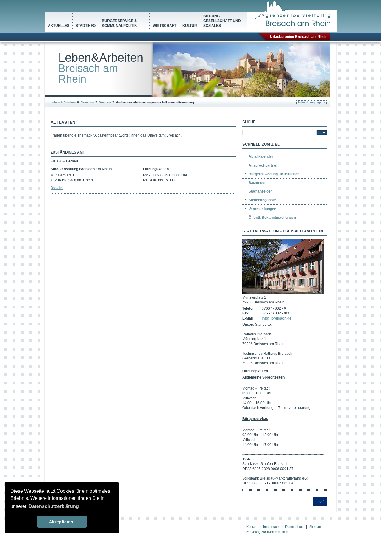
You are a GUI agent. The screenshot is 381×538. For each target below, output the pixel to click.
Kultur (189, 26)
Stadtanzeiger (260, 191)
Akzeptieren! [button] (62, 521)
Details (57, 188)
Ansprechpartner (263, 165)
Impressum (271, 526)
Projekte (105, 102)
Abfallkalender (261, 156)
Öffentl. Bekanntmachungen (272, 217)
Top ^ (320, 502)
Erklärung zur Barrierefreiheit (267, 532)
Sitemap (315, 526)
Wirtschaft (164, 26)
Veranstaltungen (262, 209)
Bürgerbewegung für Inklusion (274, 174)
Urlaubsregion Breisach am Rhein (298, 37)
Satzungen (257, 183)
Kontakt (251, 526)
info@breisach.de (276, 318)
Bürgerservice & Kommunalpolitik (119, 23)
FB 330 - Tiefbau (64, 161)
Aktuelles (58, 26)
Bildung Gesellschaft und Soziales (222, 21)
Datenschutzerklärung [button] (54, 506)
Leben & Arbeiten (63, 102)
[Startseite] (296, 25)
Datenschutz (294, 526)
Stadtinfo (86, 26)
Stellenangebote (262, 200)
